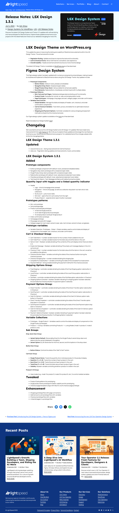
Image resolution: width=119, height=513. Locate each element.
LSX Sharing (63, 502)
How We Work (44, 497)
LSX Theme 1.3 (43, 132)
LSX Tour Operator (65, 497)
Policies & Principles (43, 510)
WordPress (101, 497)
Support (81, 502)
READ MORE (10, 479)
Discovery (82, 494)
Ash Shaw (23, 26)
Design (81, 497)
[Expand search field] (112, 4)
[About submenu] (99, 4)
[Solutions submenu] (64, 4)
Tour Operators (103, 467)
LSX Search (63, 505)
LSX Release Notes (20, 9)
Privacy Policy (55, 510)
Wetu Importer (64, 499)
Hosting (81, 505)
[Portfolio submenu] (85, 4)
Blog (10, 9)
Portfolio (43, 502)
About (42, 494)
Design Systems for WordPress (20, 29)
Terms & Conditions (66, 510)
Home (6, 9)
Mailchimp (101, 502)
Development (83, 499)
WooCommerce (103, 494)
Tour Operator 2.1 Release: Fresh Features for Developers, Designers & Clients (95, 461)
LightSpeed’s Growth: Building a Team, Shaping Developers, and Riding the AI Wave (21, 461)
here (60, 116)
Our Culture (44, 499)
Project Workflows (67, 462)
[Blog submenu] (91, 4)
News (27, 467)
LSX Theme (63, 494)
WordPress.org (59, 66)
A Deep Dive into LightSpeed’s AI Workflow (58, 458)
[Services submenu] (74, 4)
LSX (14, 9)
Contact (76, 510)
